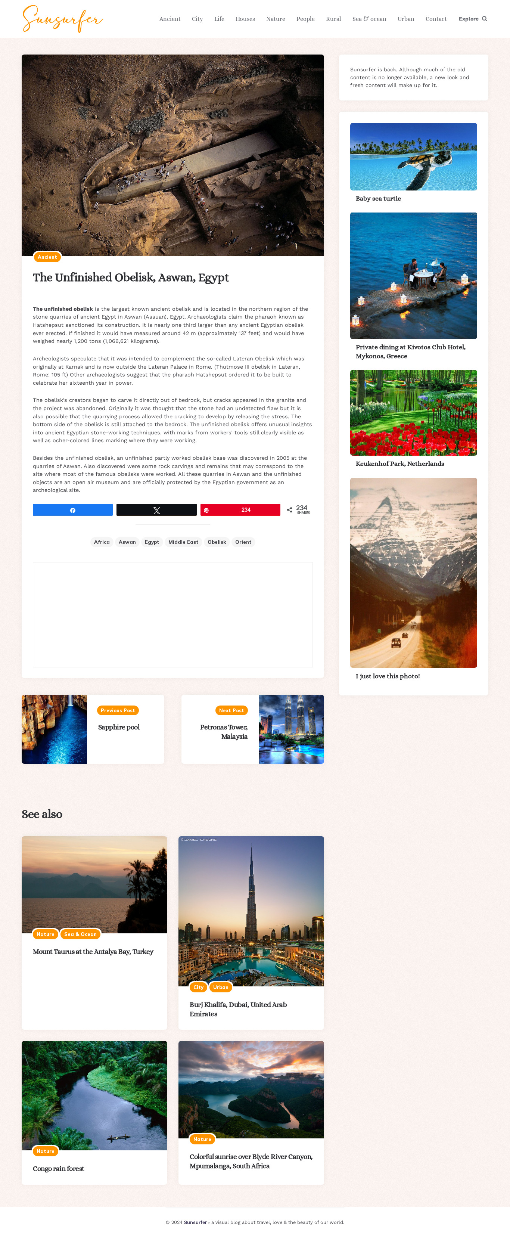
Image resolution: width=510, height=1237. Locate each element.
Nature (275, 18)
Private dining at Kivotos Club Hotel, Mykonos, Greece (411, 351)
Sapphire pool (119, 727)
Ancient (170, 18)
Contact (436, 18)
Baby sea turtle (378, 198)
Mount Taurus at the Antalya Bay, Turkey (93, 951)
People (305, 18)
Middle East (183, 542)
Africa (102, 542)
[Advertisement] (172, 614)
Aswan (127, 542)
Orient (243, 542)
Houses (245, 18)
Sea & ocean (369, 18)
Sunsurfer (195, 1222)
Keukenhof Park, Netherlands (400, 463)
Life (219, 18)
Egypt (152, 542)
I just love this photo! (388, 675)
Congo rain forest (58, 1168)
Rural (333, 18)
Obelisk (217, 542)
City (197, 18)
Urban (406, 18)
